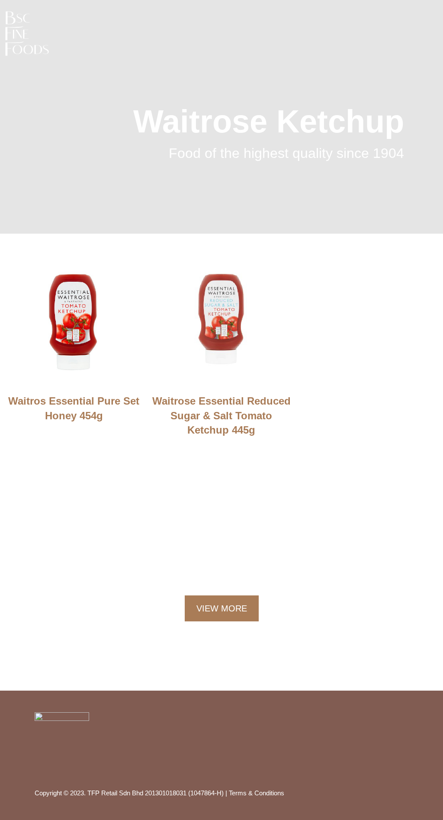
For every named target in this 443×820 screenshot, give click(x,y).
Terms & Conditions (256, 793)
